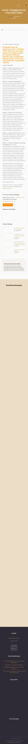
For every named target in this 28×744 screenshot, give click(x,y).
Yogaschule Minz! (7, 188)
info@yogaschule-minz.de (14, 638)
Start (9, 16)
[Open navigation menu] (18, 5)
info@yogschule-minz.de (9, 201)
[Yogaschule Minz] (8, 738)
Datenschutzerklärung (11, 742)
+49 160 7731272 (19, 197)
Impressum (19, 742)
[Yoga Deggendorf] (5, 6)
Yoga (12, 16)
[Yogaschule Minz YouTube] (14, 727)
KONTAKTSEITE (8, 204)
